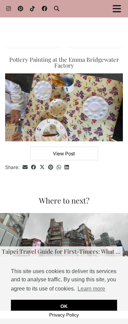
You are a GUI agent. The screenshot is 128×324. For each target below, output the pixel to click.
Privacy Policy (64, 315)
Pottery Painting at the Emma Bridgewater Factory (64, 62)
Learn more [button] (91, 289)
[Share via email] (25, 167)
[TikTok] (32, 8)
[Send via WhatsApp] (59, 167)
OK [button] (64, 306)
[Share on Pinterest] (50, 167)
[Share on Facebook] (33, 167)
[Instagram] (8, 8)
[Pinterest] (20, 8)
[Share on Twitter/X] (42, 167)
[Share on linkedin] (67, 167)
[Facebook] (44, 8)
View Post (64, 153)
